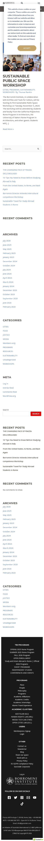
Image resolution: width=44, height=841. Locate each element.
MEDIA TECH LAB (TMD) (22, 720)
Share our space (22, 755)
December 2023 (10, 290)
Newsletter (22, 749)
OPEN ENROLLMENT (22, 658)
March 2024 (8, 282)
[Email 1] (28, 797)
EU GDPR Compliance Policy (22, 764)
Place (22, 685)
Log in (5, 383)
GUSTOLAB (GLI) (22, 714)
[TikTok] (22, 804)
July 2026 (7, 240)
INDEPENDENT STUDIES (22, 670)
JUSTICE (6, 335)
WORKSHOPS (8, 92)
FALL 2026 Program (22, 655)
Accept (26, 48)
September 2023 (10, 298)
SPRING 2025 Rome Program (22, 649)
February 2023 (9, 306)
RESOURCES (8, 351)
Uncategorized (9, 359)
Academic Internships (22, 702)
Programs (22, 693)
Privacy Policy (22, 761)
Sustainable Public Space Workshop (16, 81)
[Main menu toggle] (39, 3)
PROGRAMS (14, 89)
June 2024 (7, 273)
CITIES (5, 89)
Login (22, 734)
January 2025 (8, 257)
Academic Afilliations (22, 696)
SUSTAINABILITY (27, 89)
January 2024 (8, 286)
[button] (22, 3)
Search (6, 410)
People (22, 688)
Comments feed (10, 392)
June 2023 (7, 302)
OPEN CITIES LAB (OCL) (22, 722)
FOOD (5, 331)
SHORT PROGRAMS (22, 667)
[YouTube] (35, 797)
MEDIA (6, 339)
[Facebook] (9, 797)
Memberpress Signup (22, 731)
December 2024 (10, 261)
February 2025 (9, 253)
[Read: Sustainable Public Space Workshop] (22, 56)
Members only (9, 343)
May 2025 (7, 249)
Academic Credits (22, 699)
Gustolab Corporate (22, 766)
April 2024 (7, 278)
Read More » (8, 129)
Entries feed (8, 388)
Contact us (22, 746)
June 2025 (7, 245)
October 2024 (9, 265)
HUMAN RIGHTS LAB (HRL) (22, 717)
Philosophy (22, 691)
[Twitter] (15, 797)
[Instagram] (22, 797)
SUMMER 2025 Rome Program (22, 652)
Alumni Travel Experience (22, 705)
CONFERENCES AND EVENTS (22, 673)
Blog (22, 752)
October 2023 (9, 294)
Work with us (22, 758)
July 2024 (7, 269)
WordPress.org (9, 396)
